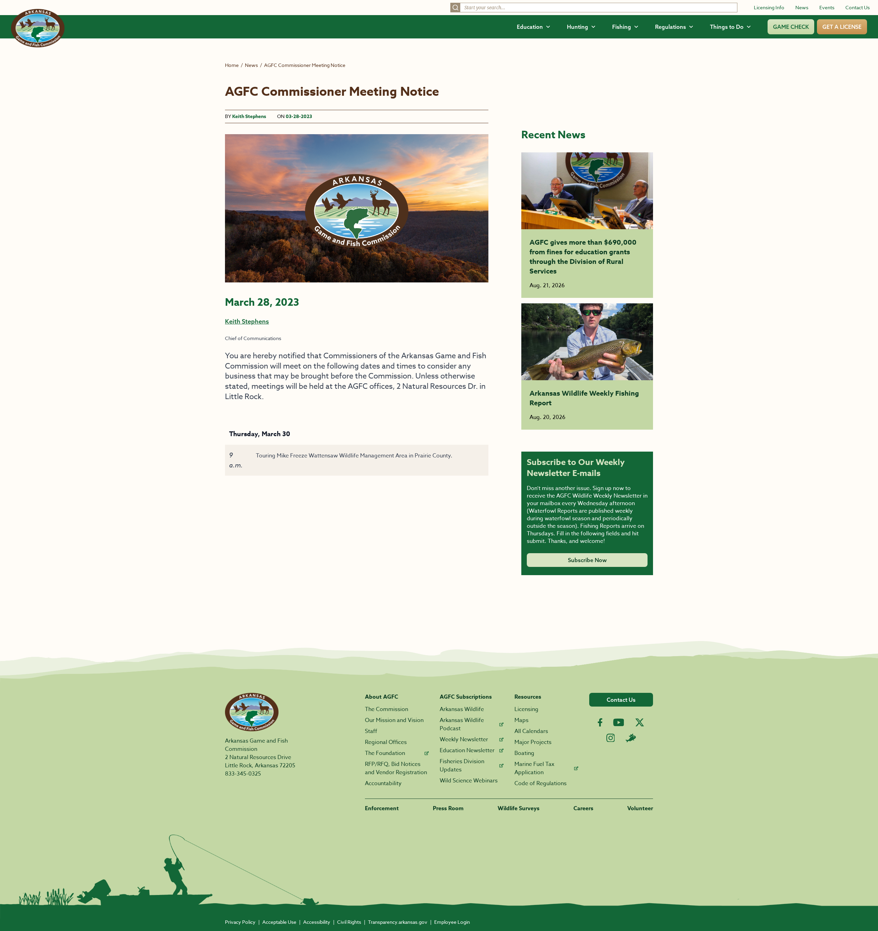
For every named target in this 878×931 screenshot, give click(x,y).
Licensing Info (769, 7)
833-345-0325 (243, 774)
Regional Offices (386, 742)
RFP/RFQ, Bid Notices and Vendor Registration (396, 768)
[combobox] (593, 7)
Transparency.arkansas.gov (397, 922)
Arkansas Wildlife (462, 709)
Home (232, 65)
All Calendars (531, 731)
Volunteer (640, 808)
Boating (524, 753)
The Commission (386, 709)
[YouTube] (618, 722)
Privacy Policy (240, 922)
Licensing (526, 709)
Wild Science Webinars (469, 781)
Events (826, 7)
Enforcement (382, 808)
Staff (371, 731)
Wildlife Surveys (518, 808)
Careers (583, 808)
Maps (521, 720)
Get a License (842, 26)
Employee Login (452, 922)
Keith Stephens (249, 116)
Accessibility (316, 922)
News (801, 7)
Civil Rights (349, 922)
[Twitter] (639, 722)
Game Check (791, 26)
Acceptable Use (279, 922)
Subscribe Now (587, 560)
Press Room (448, 808)
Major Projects (532, 742)
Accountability (383, 783)
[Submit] (455, 7)
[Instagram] (610, 738)
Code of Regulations (540, 783)
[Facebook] (600, 722)
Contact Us (857, 7)
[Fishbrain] (631, 738)
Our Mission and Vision (394, 720)
